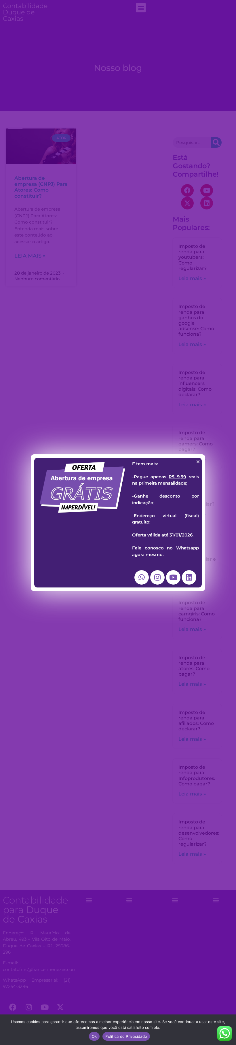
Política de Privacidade (126, 1036)
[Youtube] (173, 577)
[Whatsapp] (141, 577)
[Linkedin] (189, 577)
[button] (198, 462)
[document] (118, 522)
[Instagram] (157, 577)
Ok (94, 1036)
